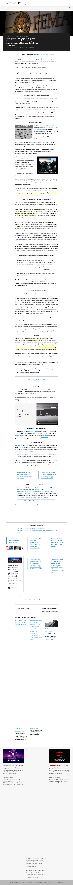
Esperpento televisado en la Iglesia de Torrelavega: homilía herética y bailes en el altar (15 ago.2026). (36, 732)
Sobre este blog (55, 7)
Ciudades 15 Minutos (31, 872)
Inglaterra (23, 435)
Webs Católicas (38, 7)
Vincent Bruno (18, 445)
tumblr (4, 784)
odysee (15, 779)
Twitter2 (13, 781)
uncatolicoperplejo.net (27, 882)
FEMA (39, 59)
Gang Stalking (46, 7)
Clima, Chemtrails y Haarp (35, 874)
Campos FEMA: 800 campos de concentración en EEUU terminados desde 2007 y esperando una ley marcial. (35, 544)
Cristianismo (14, 7)
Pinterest (14, 782)
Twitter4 (5, 782)
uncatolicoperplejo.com (15, 882)
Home (3, 7)
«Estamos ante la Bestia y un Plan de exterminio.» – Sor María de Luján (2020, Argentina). (24, 475)
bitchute (5, 781)
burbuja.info (5, 779)
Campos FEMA (9, 36)
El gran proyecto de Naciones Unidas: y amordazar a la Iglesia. (34, 487)
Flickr (22, 784)
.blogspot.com (24, 454)
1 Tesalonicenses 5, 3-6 (13, 773)
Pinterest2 (19, 782)
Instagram (9, 782)
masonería (33, 433)
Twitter (9, 781)
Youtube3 (18, 784)
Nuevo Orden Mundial (23, 36)
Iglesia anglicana (46, 435)
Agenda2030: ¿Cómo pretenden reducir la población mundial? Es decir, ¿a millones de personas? (57, 542)
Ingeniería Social (19, 728)
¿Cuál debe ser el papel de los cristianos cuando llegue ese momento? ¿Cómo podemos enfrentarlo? (48, 475)
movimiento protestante (33, 431)
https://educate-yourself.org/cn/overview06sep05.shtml (31, 528)
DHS (42, 59)
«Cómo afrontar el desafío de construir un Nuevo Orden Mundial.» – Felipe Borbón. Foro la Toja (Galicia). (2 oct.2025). (36, 564)
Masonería (17, 730)
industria (24, 465)
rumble (18, 779)
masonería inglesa (38, 438)
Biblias (8, 7)
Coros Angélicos (23, 7)
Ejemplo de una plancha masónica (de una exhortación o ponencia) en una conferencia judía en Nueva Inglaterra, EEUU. (21, 736)
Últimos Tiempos (49, 631)
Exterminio (15, 36)
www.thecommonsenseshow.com (46, 54)
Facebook (11, 779)
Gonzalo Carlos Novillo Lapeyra (17, 47)
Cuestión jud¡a (35, 877)
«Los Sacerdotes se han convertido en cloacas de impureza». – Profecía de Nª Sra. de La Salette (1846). (51, 636)
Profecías (30, 7)
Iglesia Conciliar (34, 728)
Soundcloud (5, 786)
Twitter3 (17, 781)
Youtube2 (13, 784)
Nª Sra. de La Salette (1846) (51, 630)
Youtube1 (8, 784)
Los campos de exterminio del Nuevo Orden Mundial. (14, 540)
